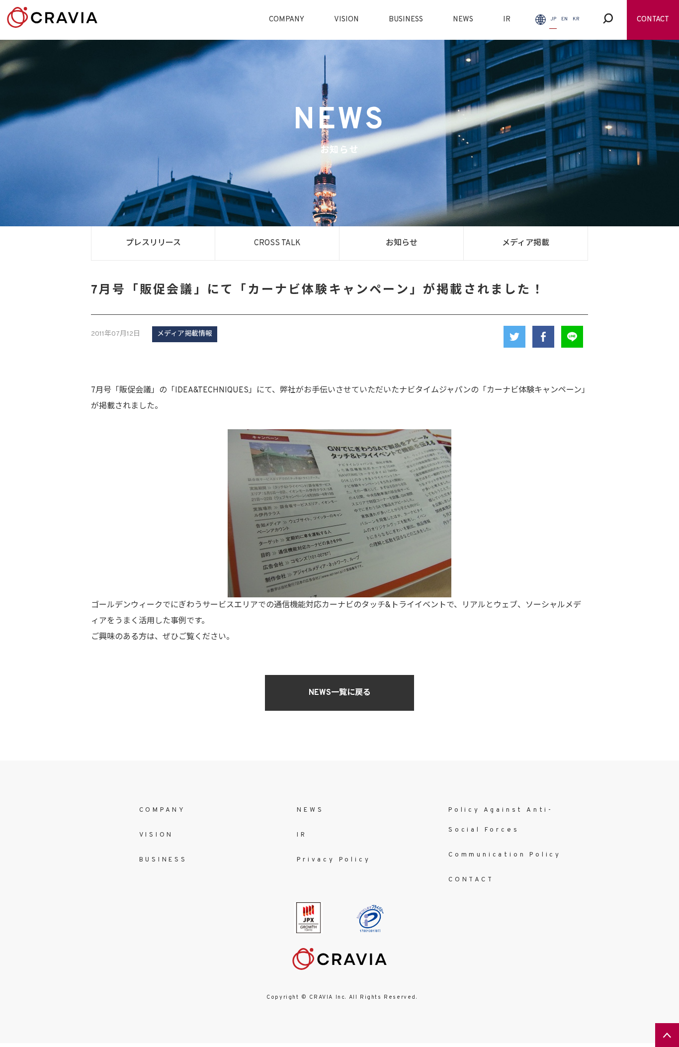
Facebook (543, 337)
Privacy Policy (333, 860)
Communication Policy (504, 855)
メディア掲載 (525, 243)
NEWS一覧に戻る (340, 693)
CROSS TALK (277, 243)
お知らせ (402, 243)
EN (564, 19)
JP (553, 19)
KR (576, 19)
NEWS (463, 19)
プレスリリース (153, 243)
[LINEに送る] (572, 337)
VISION (346, 19)
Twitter (514, 337)
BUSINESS (406, 19)
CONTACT (653, 19)
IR (506, 19)
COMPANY (286, 19)
